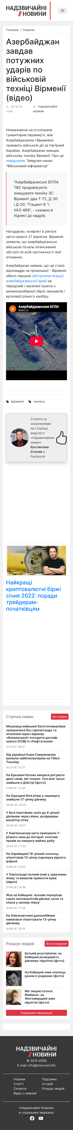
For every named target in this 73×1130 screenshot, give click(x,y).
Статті (19, 1084)
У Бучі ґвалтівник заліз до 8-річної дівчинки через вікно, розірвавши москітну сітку (32, 816)
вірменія (17, 401)
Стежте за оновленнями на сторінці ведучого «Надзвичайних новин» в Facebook (43, 437)
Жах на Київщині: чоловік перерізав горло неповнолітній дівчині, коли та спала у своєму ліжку (34, 898)
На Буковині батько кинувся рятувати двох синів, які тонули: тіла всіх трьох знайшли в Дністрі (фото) (35, 778)
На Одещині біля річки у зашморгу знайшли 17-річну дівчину (33, 797)
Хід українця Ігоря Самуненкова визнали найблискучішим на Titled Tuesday (32, 758)
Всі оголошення (56, 943)
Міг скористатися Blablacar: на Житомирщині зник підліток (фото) (40, 996)
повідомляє (16, 161)
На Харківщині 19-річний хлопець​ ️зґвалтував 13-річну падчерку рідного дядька (36, 857)
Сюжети (20, 1088)
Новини (28, 30)
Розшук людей (53, 1088)
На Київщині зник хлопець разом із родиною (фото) (45, 974)
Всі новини (60, 716)
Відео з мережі (25, 1093)
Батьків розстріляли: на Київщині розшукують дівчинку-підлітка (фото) (44, 957)
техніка (39, 401)
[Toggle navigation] (62, 11)
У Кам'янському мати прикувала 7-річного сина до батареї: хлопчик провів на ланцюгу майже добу (33, 836)
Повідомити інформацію (36, 1012)
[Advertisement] (36, 503)
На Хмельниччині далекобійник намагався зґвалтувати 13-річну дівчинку (31, 919)
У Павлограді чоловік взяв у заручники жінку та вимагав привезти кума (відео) (36, 878)
